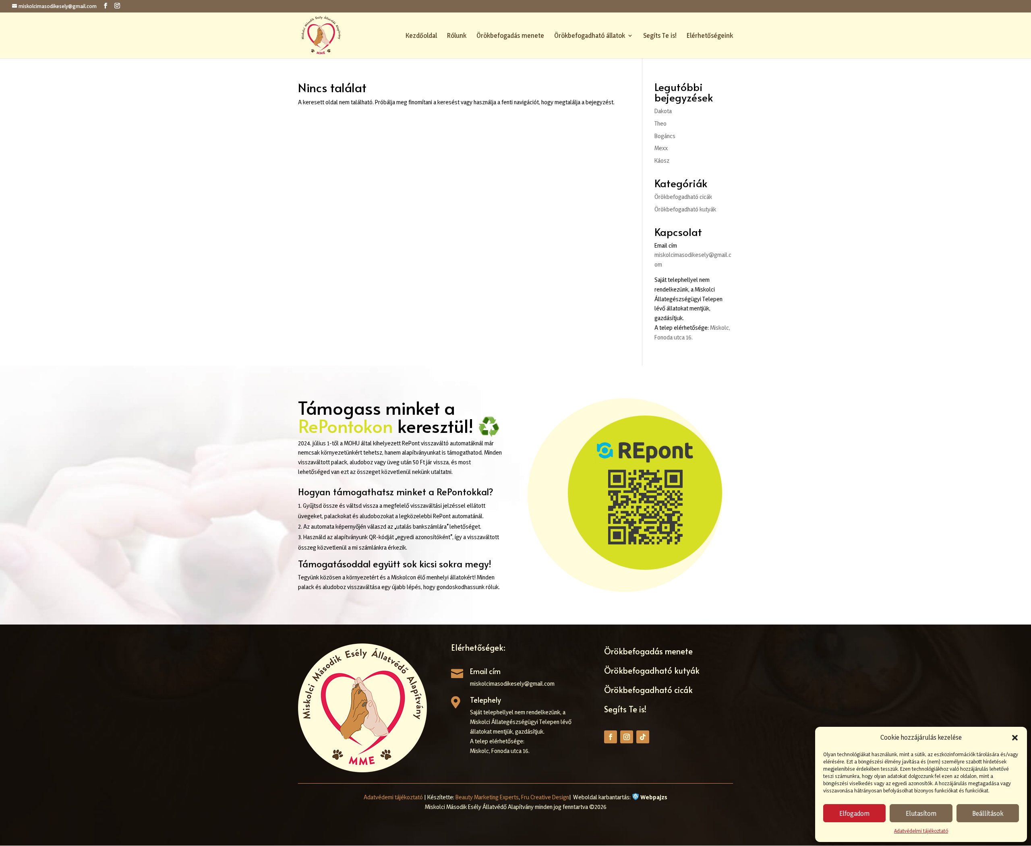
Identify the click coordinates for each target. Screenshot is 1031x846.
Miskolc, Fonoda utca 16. (500, 751)
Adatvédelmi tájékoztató (921, 830)
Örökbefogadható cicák (683, 197)
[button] (1015, 738)
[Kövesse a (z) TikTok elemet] (642, 736)
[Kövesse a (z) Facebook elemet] (610, 736)
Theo (660, 123)
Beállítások (987, 813)
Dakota (663, 111)
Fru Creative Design (545, 797)
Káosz (661, 160)
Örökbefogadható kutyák (685, 209)
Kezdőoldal (421, 36)
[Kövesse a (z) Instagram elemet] (626, 736)
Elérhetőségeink (710, 36)
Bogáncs (664, 136)
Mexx (661, 148)
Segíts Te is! (660, 36)
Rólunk (456, 36)
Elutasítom (921, 813)
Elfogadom (854, 813)
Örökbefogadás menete (510, 36)
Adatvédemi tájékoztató (393, 797)
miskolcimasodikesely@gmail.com (512, 683)
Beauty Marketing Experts (487, 797)
